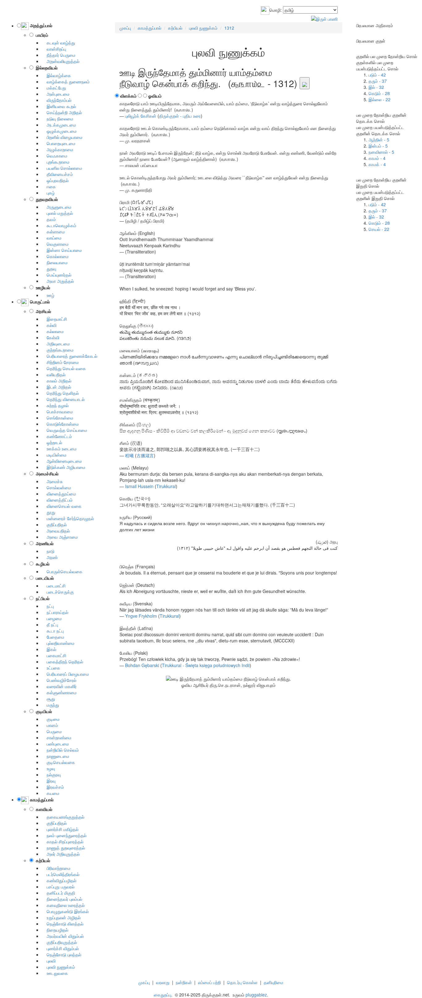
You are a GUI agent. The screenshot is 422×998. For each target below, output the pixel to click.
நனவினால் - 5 (381, 152)
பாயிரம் (40, 35)
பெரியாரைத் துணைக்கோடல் (69, 356)
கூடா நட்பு (53, 631)
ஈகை (49, 186)
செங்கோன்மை (57, 418)
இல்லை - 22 (379, 99)
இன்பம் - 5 (378, 146)
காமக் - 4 (377, 164)
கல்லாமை (53, 331)
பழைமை (52, 618)
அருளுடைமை (56, 207)
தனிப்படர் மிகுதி (58, 893)
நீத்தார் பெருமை (58, 55)
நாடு (48, 551)
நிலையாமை (55, 262)
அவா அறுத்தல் (58, 281)
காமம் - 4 (377, 158)
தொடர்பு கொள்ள (242, 982)
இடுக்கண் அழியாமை (63, 467)
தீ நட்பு (50, 624)
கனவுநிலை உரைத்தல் (63, 905)
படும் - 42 (377, 75)
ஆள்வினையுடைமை (62, 461)
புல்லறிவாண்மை (58, 643)
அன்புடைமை (56, 94)
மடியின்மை (54, 455)
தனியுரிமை (273, 982)
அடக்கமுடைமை (59, 125)
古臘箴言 (145, 455)
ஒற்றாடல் (52, 442)
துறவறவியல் (45, 199)
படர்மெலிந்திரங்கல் (60, 874)
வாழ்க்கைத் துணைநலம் (66, 81)
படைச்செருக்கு (58, 592)
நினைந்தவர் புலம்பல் (62, 899)
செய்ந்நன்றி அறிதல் (62, 112)
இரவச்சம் (53, 787)
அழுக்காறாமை (57, 149)
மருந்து (50, 705)
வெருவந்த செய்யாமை (64, 430)
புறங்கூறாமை (56, 162)
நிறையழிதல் (55, 930)
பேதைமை (53, 637)
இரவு (49, 781)
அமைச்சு (52, 481)
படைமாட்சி (53, 586)
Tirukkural (166, 486)
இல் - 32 (376, 87)
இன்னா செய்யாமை (62, 250)
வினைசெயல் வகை (62, 506)
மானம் (50, 725)
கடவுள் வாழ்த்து (58, 43)
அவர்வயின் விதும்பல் (63, 936)
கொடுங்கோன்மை (60, 424)
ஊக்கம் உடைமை (59, 448)
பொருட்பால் (39, 302)
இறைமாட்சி (54, 319)
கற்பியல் (41, 860)
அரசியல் (42, 311)
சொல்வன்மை (56, 487)
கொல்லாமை (55, 256)
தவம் (49, 219)
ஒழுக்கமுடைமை (59, 131)
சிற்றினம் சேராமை (60, 362)
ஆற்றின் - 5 (379, 139)
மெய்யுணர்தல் (56, 275)
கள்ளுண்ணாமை (59, 692)
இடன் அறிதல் (56, 387)
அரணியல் (43, 543)
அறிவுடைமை (56, 343)
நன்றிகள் (184, 982)
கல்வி (49, 325)
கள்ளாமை (53, 231)
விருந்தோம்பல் (56, 100)
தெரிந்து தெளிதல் (60, 393)
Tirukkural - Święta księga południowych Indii (206, 665)
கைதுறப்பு (162, 995)
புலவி (49, 961)
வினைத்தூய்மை (59, 494)
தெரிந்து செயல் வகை (64, 368)
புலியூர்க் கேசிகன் (140, 116)
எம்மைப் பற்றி (209, 982)
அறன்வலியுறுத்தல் (60, 61)
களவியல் (42, 809)
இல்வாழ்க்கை (56, 75)
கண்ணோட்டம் (57, 436)
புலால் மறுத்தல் (57, 213)
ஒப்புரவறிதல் (55, 180)
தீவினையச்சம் (57, 174)
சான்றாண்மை (56, 737)
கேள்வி (50, 337)
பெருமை (52, 731)
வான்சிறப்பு (54, 49)
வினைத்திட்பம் (57, 500)
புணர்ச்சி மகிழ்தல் (60, 829)
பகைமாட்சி (54, 655)
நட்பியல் (41, 598)
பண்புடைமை (55, 744)
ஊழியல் (41, 287)
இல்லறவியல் (45, 68)
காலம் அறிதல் (56, 381)
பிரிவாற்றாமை (56, 868)
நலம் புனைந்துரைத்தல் (64, 835)
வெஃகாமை (54, 155)
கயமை (50, 793)
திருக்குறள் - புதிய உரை (180, 116)
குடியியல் (42, 711)
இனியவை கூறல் (59, 106)
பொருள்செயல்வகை (62, 571)
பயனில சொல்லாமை (62, 168)
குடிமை (51, 719)
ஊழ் (48, 295)
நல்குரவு (51, 774)
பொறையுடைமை (58, 143)
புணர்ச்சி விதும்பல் (60, 948)
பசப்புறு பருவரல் (58, 886)
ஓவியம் (155, 96)
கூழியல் (41, 564)
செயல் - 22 (379, 229)
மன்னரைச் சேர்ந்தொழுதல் (68, 518)
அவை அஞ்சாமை (60, 537)
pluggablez (256, 995)
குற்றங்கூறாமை (58, 350)
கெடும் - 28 (379, 93)
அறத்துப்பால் (40, 26)
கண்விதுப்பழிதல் (59, 880)
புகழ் (48, 193)
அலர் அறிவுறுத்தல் (61, 854)
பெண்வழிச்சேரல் (59, 680)
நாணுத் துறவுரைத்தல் (63, 848)
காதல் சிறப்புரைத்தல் (62, 841)
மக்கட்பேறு (54, 88)
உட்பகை (51, 668)
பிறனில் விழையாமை (62, 137)
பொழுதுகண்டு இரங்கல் (65, 911)
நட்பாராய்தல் (55, 612)
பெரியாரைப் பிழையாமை (65, 674)
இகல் (49, 649)
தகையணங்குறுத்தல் (63, 817)
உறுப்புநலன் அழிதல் (61, 917)
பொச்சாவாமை (57, 411)
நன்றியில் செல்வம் (60, 750)
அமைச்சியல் (45, 473)
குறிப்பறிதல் (54, 524)
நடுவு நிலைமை (57, 118)
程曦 (129, 455)
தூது (48, 512)
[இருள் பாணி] (324, 18)
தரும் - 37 (378, 81)
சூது (48, 698)
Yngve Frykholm (141, 616)
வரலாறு (163, 982)
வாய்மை (51, 238)
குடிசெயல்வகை (58, 762)
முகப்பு (144, 982)
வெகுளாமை (55, 244)
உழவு (48, 768)
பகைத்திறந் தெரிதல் (62, 661)
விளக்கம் (128, 96)
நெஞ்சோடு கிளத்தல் (62, 924)
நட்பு (48, 606)
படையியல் (43, 578)
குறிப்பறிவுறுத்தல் (59, 942)
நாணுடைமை (55, 756)
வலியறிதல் (53, 374)
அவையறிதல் (56, 531)
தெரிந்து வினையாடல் (63, 399)
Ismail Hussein (139, 486)
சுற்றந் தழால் (55, 405)
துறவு (49, 268)
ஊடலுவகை (55, 973)
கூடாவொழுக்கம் (59, 225)
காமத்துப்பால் (41, 799)
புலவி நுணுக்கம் (58, 967)
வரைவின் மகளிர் (59, 686)
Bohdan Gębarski (142, 665)
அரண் (50, 557)
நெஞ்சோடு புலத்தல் (61, 954)
